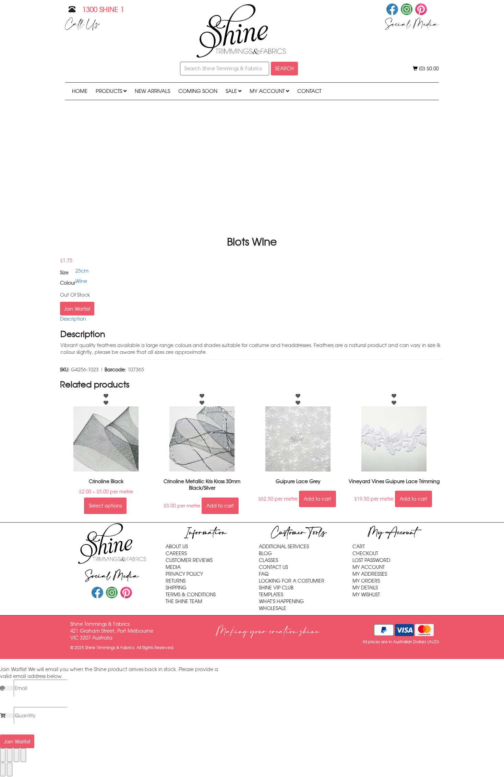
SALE (232, 91)
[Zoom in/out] (2, 755)
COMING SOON (197, 91)
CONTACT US (273, 567)
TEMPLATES (271, 594)
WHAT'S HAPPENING (281, 601)
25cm (81, 271)
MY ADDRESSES (369, 574)
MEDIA (173, 567)
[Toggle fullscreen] (9, 755)
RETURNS (175, 581)
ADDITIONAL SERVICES (284, 546)
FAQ (263, 574)
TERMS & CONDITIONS (191, 594)
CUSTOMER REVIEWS (189, 560)
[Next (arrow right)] (9, 769)
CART (358, 546)
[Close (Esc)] (23, 755)
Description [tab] (73, 319)
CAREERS (176, 553)
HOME (79, 91)
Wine (81, 281)
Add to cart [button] (220, 506)
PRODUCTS (109, 91)
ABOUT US (177, 546)
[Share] (16, 755)
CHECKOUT (365, 553)
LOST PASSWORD (371, 560)
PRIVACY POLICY (184, 574)
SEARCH (284, 68)
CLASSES (268, 560)
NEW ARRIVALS (152, 91)
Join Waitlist (77, 309)
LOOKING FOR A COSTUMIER (291, 581)
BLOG (265, 553)
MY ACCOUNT (268, 91)
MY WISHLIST (366, 594)
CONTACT (309, 91)
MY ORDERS (366, 581)
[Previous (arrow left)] (2, 769)
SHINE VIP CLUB (276, 588)
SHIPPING (176, 588)
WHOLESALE (272, 608)
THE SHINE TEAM (184, 601)
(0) (428, 68)
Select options (105, 506)
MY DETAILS (365, 588)
